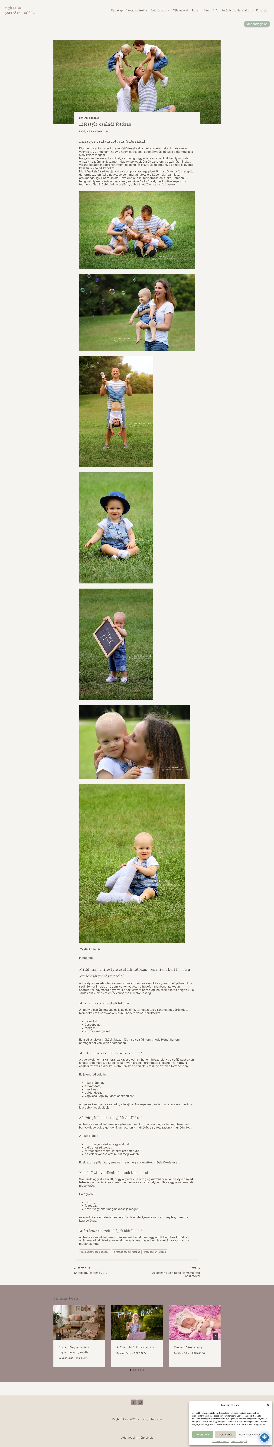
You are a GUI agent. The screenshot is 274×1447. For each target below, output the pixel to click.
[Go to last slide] (58, 1336)
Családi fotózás (90, 949)
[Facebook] (134, 1402)
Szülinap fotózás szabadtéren (136, 1347)
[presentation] (79, 1322)
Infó (215, 10)
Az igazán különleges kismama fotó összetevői (176, 1272)
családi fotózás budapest (95, 1251)
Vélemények (181, 10)
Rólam (196, 10)
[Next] (215, 1336)
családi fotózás (89, 118)
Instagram (86, 957)
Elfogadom (203, 1434)
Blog (206, 10)
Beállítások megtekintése (253, 1434)
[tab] (130, 1370)
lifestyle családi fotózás (127, 1251)
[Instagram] (140, 1402)
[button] (267, 1405)
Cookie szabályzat (220, 1441)
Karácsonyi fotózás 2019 (90, 1270)
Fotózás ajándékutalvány (237, 10)
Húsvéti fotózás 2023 (188, 1347)
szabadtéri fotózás (155, 1251)
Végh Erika (88, 131)
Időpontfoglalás (256, 24)
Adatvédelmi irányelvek (137, 1437)
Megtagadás (225, 1434)
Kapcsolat (262, 10)
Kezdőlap (117, 10)
